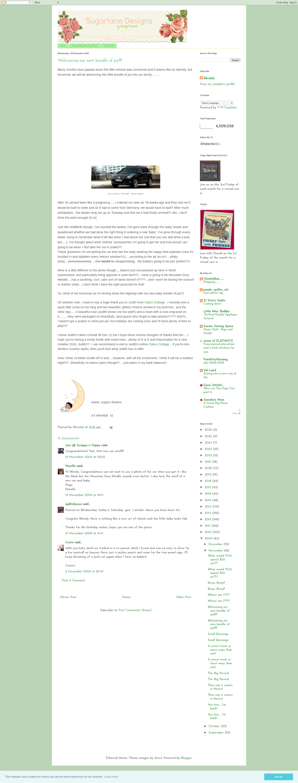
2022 (209, 455)
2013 (208, 513)
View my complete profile (217, 84)
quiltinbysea (73, 504)
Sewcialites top (213, 293)
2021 (208, 462)
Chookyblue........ (213, 278)
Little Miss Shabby (216, 311)
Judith (132, 302)
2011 (208, 526)
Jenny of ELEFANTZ (218, 341)
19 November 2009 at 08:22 (85, 457)
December (216, 544)
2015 (208, 500)
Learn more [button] (111, 776)
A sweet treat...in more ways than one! (220, 650)
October (214, 726)
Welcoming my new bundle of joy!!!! (219, 611)
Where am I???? (219, 595)
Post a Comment (73, 580)
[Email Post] (110, 427)
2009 (209, 538)
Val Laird (209, 370)
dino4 (158, 758)
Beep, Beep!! (216, 583)
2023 (209, 449)
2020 (209, 468)
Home (63, 46)
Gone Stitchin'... (213, 385)
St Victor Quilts (214, 300)
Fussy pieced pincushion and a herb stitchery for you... (219, 348)
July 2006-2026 (213, 362)
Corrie (69, 542)
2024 (209, 442)
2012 (208, 519)
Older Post (183, 597)
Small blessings (218, 634)
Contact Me (109, 46)
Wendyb (209, 78)
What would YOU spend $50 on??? (220, 559)
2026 (209, 429)
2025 (209, 436)
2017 (208, 487)
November (216, 550)
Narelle (70, 466)
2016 (208, 493)
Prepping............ (212, 282)
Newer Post (68, 597)
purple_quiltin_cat (215, 289)
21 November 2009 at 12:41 (84, 533)
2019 (208, 474)
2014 (208, 506)
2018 (208, 481)
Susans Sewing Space (218, 326)
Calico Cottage (155, 302)
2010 (209, 532)
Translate (230, 107)
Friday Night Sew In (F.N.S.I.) (85, 46)
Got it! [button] (278, 776)
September (216, 732)
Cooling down (212, 303)
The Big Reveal (218, 673)
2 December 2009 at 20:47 (84, 571)
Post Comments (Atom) (135, 610)
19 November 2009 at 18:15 (84, 495)
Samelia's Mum (213, 399)
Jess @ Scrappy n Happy (82, 445)
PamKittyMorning (215, 359)
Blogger (186, 758)
